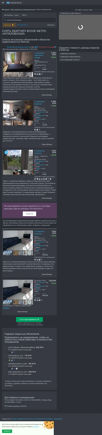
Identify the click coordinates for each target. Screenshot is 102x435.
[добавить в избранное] (30, 55)
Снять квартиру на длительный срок (22, 9)
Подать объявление (18, 419)
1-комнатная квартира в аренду (39, 55)
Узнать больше (47, 95)
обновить (10, 47)
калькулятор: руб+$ (22, 47)
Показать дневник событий (16, 406)
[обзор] (6, 152)
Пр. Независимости (41, 62)
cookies (36, 427)
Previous (5, 61)
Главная (6, 9)
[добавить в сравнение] (26, 55)
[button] (9, 25)
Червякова (43, 156)
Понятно (29, 214)
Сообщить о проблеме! (53, 419)
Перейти (6, 308)
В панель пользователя (35, 419)
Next (30, 61)
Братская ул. (38, 108)
